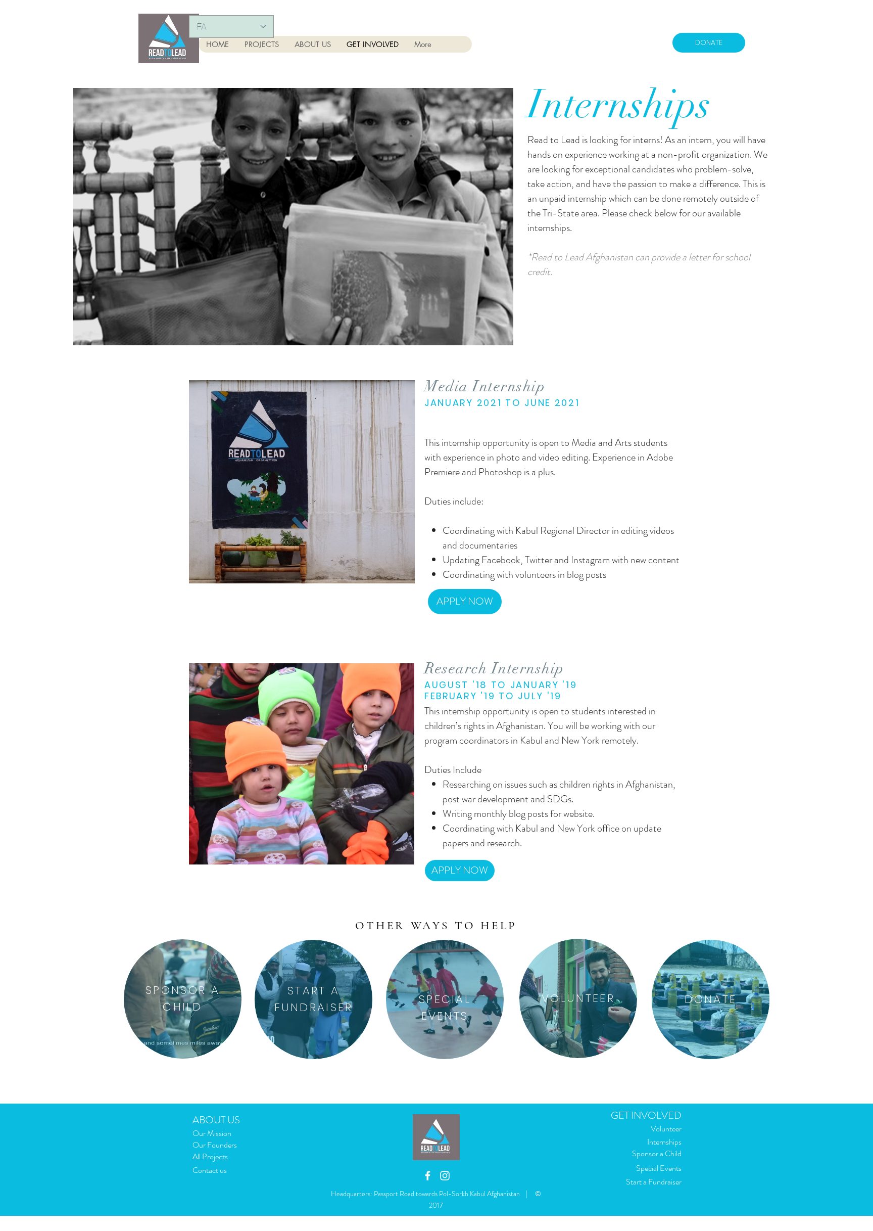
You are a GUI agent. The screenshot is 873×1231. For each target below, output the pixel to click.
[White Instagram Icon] (445, 1175)
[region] (182, 999)
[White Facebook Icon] (427, 1175)
